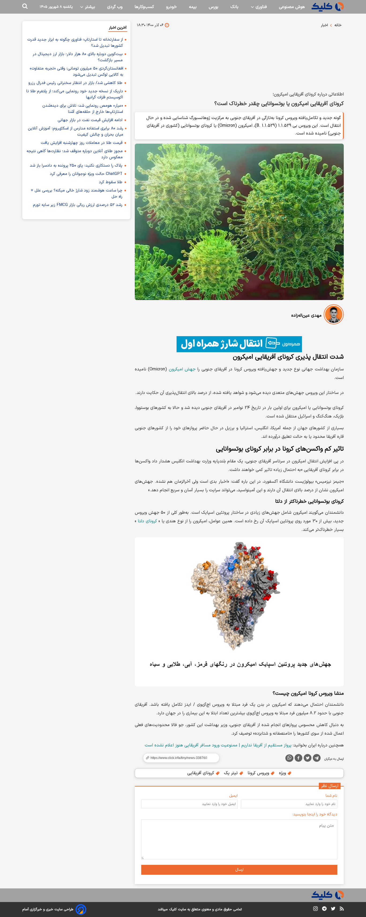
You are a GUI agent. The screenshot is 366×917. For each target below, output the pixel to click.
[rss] (342, 909)
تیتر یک (231, 773)
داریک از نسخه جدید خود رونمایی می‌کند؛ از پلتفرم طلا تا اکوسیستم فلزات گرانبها (74, 94)
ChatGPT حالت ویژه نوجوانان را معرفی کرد (86, 174)
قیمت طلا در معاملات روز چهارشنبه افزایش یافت (81, 143)
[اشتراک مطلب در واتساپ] (289, 758)
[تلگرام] (317, 759)
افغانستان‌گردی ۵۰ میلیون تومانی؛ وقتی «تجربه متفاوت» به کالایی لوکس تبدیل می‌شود (76, 72)
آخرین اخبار (117, 27)
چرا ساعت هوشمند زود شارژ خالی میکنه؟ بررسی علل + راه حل (76, 193)
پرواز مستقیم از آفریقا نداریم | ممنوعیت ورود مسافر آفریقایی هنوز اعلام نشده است (218, 745)
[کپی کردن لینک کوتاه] (179, 758)
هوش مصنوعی (292, 7)
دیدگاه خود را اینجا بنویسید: (315, 814)
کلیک (173, 909)
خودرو (171, 7)
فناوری (260, 7)
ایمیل (233, 796)
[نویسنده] (334, 315)
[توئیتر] (308, 759)
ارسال (239, 870)
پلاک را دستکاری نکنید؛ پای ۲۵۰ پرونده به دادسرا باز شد (76, 166)
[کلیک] (328, 6)
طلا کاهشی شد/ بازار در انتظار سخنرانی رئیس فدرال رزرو (75, 83)
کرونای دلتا (147, 521)
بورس (213, 7)
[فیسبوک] (298, 759)
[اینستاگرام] (315, 909)
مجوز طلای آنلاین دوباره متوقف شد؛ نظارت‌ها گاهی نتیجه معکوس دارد (75, 154)
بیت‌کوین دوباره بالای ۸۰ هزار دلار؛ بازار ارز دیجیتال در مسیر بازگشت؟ (78, 57)
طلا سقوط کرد (110, 182)
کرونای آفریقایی (201, 773)
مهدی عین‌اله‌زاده (306, 315)
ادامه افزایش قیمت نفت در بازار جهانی (90, 120)
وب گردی (114, 7)
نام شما (331, 796)
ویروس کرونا (259, 773)
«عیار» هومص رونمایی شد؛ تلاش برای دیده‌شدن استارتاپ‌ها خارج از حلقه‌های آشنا (82, 109)
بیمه (193, 7)
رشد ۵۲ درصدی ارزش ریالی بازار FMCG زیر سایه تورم (77, 205)
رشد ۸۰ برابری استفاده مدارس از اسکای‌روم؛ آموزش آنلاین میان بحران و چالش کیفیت (75, 131)
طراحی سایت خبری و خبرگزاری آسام (47, 909)
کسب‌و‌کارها (144, 7)
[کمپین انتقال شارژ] (239, 344)
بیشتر (89, 7)
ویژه (283, 773)
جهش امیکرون (182, 369)
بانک (234, 7)
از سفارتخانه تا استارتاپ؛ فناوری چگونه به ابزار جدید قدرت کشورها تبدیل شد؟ (75, 43)
